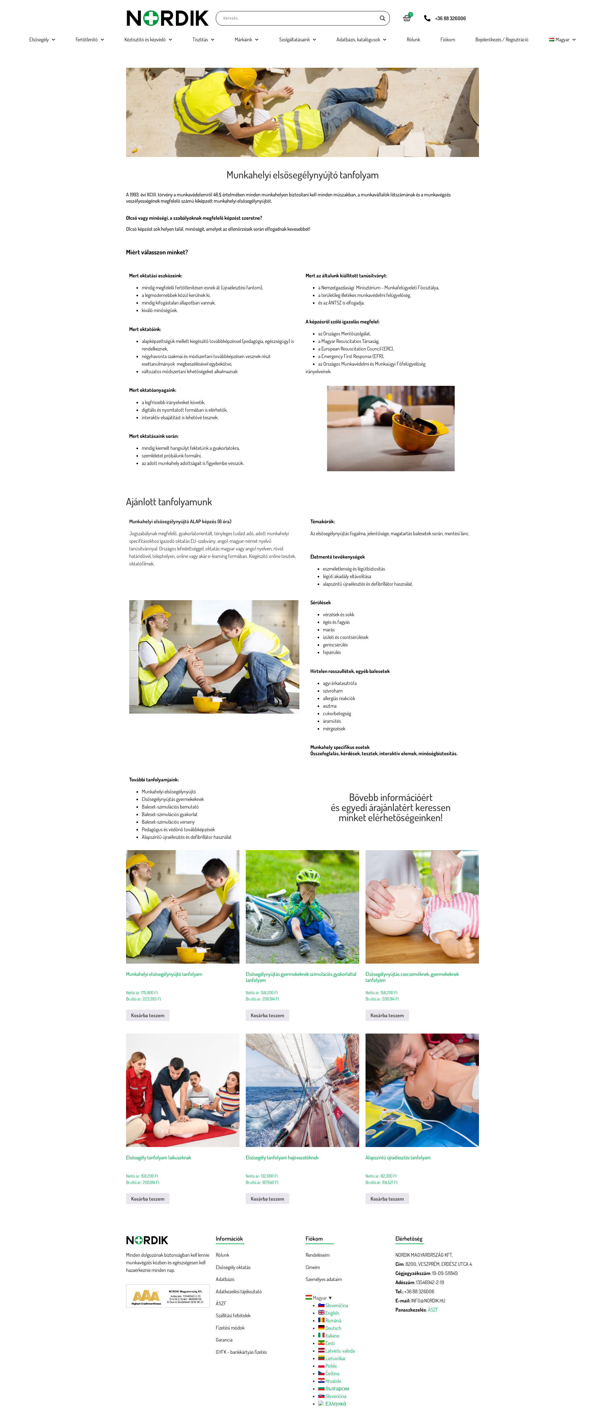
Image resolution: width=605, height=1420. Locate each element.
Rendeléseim (318, 1255)
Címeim (313, 1267)
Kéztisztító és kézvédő (145, 39)
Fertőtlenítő (87, 39)
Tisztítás (200, 39)
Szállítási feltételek (233, 1315)
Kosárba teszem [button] (147, 1015)
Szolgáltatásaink (294, 39)
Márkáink (243, 39)
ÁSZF (221, 1303)
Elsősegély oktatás (233, 1267)
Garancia (224, 1339)
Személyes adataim (324, 1279)
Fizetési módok (230, 1327)
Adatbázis (225, 1279)
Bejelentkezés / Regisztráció (501, 39)
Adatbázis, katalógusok (358, 39)
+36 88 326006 (450, 18)
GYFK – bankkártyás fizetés (241, 1352)
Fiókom (448, 39)
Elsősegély (39, 39)
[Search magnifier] (382, 18)
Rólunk (413, 39)
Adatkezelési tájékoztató (239, 1291)
